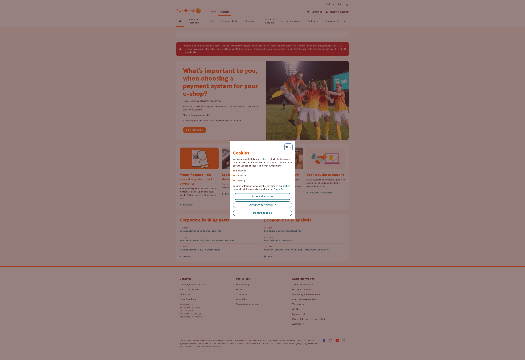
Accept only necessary (262, 204)
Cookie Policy (280, 189)
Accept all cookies (262, 196)
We (234, 159)
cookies (263, 159)
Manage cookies (262, 213)
